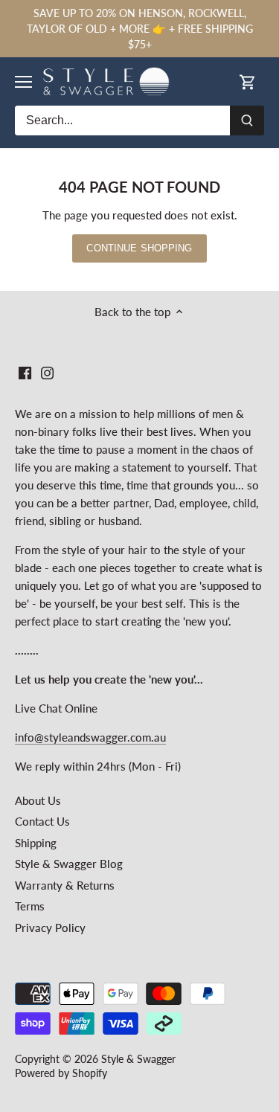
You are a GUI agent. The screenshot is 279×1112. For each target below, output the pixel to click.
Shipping (36, 842)
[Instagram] (47, 371)
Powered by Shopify (61, 1073)
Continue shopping (139, 248)
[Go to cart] (248, 81)
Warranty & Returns (65, 885)
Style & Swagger (138, 1059)
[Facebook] (25, 371)
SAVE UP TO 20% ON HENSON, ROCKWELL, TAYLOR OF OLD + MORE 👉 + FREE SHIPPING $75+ (140, 29)
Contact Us (42, 821)
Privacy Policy (50, 927)
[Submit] (247, 120)
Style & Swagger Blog (69, 863)
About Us (38, 800)
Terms (30, 906)
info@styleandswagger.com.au (90, 737)
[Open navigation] (23, 82)
